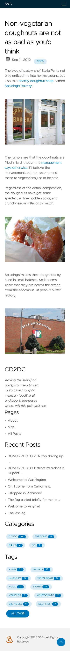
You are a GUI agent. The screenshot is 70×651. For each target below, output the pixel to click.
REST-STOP (47, 604)
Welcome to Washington (27, 480)
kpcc (31, 390)
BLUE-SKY (17, 578)
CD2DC (16, 536)
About (13, 420)
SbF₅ (8, 4)
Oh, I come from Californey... (30, 486)
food (40, 61)
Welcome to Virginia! (24, 506)
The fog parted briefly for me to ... (34, 500)
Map (11, 427)
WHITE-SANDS (48, 595)
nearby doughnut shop (35, 81)
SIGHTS (40, 587)
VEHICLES (17, 595)
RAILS (14, 545)
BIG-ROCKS (18, 604)
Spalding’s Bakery (18, 86)
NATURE (40, 569)
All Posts (14, 434)
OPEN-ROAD (48, 578)
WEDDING (43, 536)
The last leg (16, 513)
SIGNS (15, 569)
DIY (36, 545)
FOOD (15, 587)
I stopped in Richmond (25, 493)
